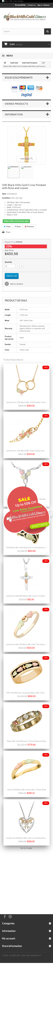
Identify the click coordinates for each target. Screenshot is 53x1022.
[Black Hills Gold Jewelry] (26, 1)
